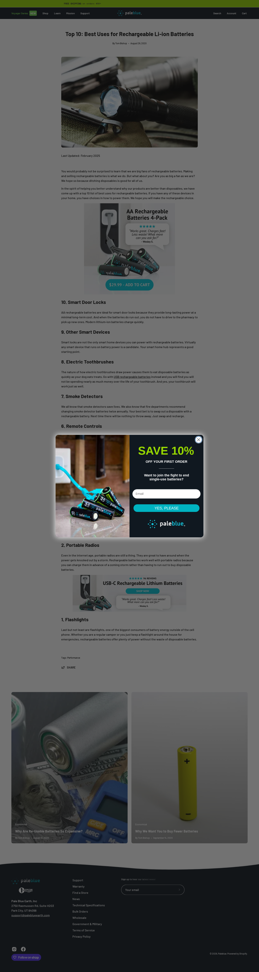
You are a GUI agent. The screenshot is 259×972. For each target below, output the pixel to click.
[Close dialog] (198, 439)
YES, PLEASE (167, 508)
